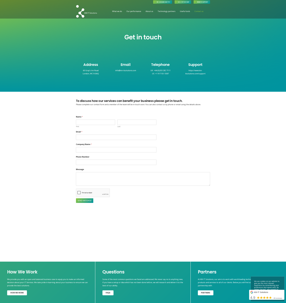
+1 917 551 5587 (162, 73)
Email (79, 132)
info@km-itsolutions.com (125, 70)
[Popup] (209, 11)
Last (118, 126)
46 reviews (277, 298)
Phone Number (82, 157)
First (77, 126)
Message (80, 169)
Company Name (84, 144)
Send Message (85, 200)
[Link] (86, 11)
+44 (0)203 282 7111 (162, 70)
